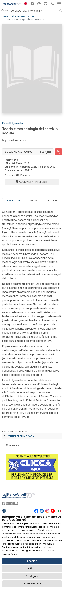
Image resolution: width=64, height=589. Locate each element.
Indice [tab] (33, 200)
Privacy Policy (32, 583)
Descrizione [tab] (13, 200)
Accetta (32, 561)
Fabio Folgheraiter (13, 123)
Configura (32, 576)
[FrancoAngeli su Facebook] (3, 504)
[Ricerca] (60, 10)
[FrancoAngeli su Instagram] (12, 504)
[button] (25, 4)
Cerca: (5, 10)
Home (5, 16)
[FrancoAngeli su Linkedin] (8, 504)
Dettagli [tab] (52, 200)
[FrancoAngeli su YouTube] (16, 504)
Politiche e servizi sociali (22, 16)
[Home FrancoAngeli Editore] (11, 4)
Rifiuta (32, 568)
